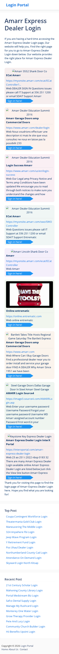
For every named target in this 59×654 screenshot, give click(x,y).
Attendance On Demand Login (23, 557)
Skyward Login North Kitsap (22, 563)
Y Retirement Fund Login (20, 542)
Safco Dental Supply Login (21, 600)
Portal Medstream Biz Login (22, 595)
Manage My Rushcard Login (22, 606)
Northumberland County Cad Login (26, 552)
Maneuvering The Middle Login (24, 527)
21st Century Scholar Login (22, 585)
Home (5, 649)
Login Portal (17, 4)
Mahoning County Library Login (24, 590)
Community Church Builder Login (25, 626)
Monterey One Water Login (22, 611)
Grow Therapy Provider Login (23, 616)
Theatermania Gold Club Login (23, 521)
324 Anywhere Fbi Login (20, 532)
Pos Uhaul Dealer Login (19, 547)
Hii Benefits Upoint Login (20, 631)
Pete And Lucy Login (18, 621)
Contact (24, 649)
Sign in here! (15, 101)
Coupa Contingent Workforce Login (26, 516)
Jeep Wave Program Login (21, 537)
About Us (13, 649)
